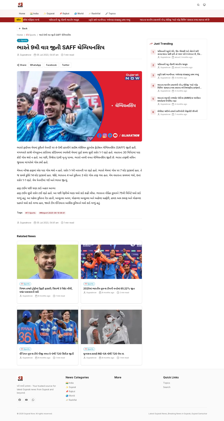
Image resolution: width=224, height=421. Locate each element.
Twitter (65, 65)
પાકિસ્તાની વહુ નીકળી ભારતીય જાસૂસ (59, 19)
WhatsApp (35, 65)
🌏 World (79, 13)
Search (166, 387)
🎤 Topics (110, 13)
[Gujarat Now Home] (20, 5)
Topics (166, 383)
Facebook (51, 65)
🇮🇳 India (34, 13)
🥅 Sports (31, 35)
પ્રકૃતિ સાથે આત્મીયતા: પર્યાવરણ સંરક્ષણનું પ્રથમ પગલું (104, 19)
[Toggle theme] (204, 5)
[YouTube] (26, 400)
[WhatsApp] (33, 400)
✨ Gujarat (49, 13)
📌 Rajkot (64, 13)
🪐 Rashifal (94, 13)
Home (22, 13)
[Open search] (198, 5)
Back (24, 28)
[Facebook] (19, 400)
